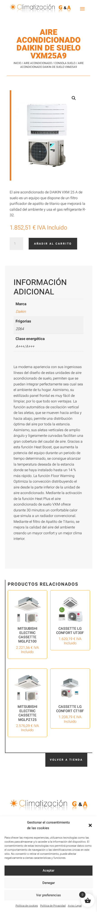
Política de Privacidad (53, 906)
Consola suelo (64, 63)
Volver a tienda (66, 760)
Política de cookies (27, 906)
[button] (90, 825)
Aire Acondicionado (38, 63)
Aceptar (48, 870)
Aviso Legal (75, 906)
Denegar (48, 882)
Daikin (21, 311)
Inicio (17, 63)
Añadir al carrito (53, 244)
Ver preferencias (48, 895)
